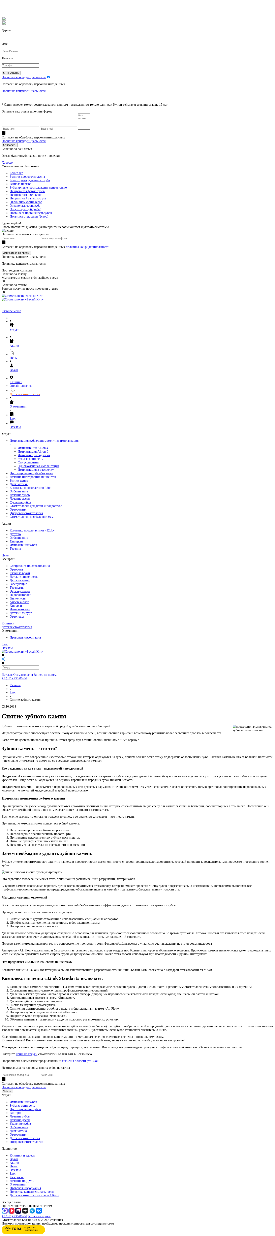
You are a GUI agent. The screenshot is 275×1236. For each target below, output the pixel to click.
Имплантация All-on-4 (33, 448)
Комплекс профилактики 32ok (30, 487)
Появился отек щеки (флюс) (29, 216)
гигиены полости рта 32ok (80, 1061)
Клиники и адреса (22, 1155)
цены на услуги (26, 1054)
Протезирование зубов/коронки (31, 473)
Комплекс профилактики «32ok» (32, 530)
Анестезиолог (19, 602)
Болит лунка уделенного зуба (30, 180)
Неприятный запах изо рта (28, 198)
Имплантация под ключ (34, 455)
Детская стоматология (25, 1138)
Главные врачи (20, 573)
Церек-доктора (20, 591)
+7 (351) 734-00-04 (14, 678)
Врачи (14, 1159)
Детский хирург (21, 613)
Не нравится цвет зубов (26, 194)
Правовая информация (25, 637)
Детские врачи (20, 580)
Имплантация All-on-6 (33, 451)
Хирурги (16, 605)
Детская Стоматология (18, 674)
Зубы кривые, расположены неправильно (38, 187)
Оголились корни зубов (26, 202)
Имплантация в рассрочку (36, 469)
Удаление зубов (20, 502)
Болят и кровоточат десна (27, 176)
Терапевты (17, 587)
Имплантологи (20, 609)
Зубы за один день (30, 458)
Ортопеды (17, 616)
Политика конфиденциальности (24, 77)
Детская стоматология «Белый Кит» (34, 1195)
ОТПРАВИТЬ (11, 72)
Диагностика (19, 484)
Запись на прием (45, 674)
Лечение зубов (20, 495)
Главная (15, 685)
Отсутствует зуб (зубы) (25, 209)
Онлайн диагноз (21, 385)
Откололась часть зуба (25, 205)
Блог (13, 692)
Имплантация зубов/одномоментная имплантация (44, 440)
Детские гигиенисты (24, 576)
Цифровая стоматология (26, 513)
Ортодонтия (18, 509)
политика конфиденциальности (87, 247)
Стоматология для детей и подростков (36, 506)
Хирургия (16, 541)
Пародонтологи (20, 594)
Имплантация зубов (23, 545)
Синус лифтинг (28, 462)
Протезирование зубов (25, 1109)
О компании (18, 1184)
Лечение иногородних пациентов (33, 477)
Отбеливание (19, 491)
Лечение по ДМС (22, 1180)
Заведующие (18, 584)
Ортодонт (16, 569)
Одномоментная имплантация (38, 466)
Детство (15, 534)
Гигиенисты (18, 598)
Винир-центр (19, 480)
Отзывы (15, 1170)
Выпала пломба (20, 184)
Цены (14, 1166)
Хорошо (7, 162)
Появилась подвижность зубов (31, 213)
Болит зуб (16, 173)
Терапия (15, 548)
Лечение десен (20, 498)
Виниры (15, 1112)
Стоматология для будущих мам (32, 516)
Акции (14, 1162)
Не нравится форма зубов (27, 191)
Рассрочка (17, 1177)
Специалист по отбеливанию (30, 565)
